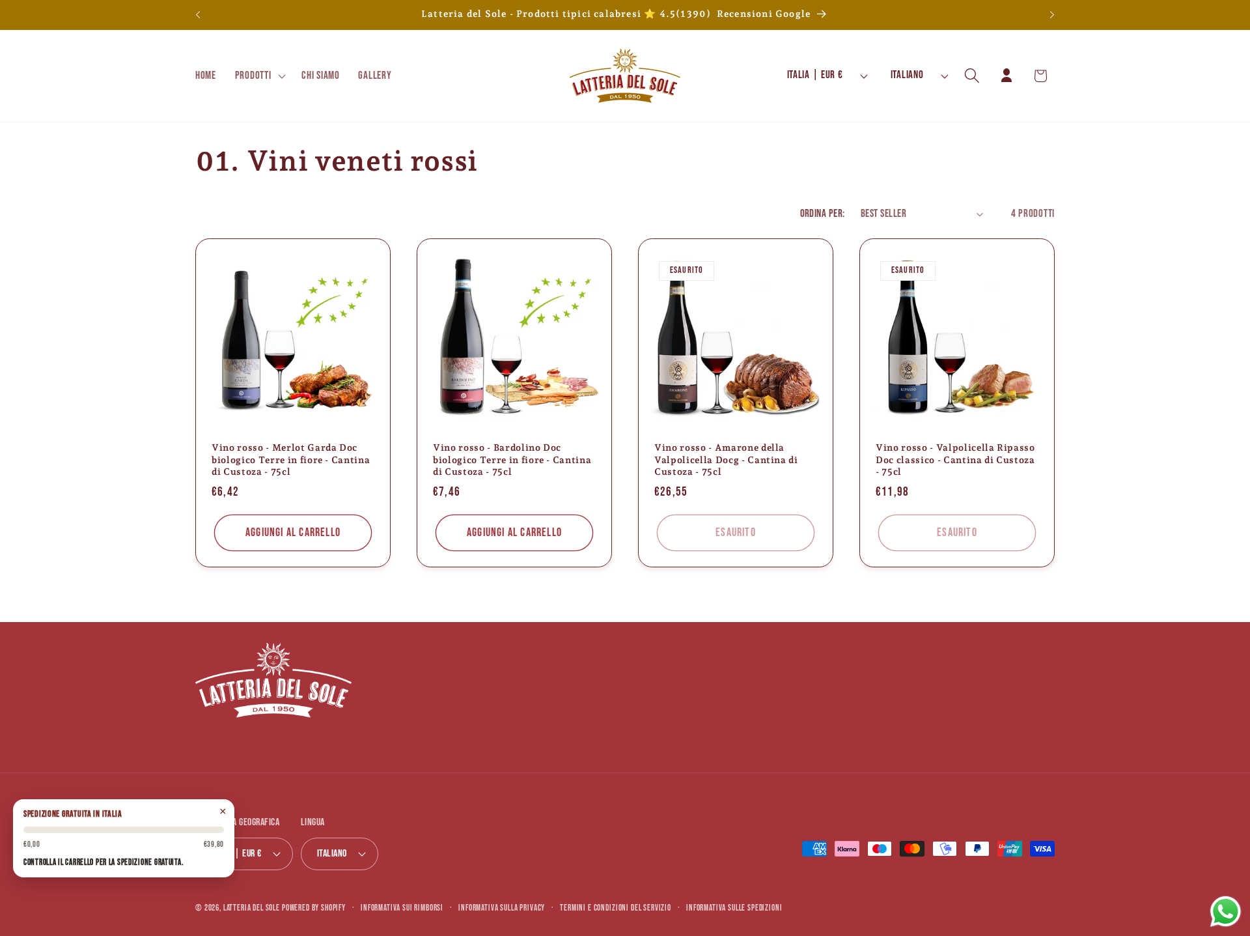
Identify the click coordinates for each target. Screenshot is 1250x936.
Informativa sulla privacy (501, 908)
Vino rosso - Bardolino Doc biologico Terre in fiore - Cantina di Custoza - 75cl (512, 459)
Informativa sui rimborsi (402, 908)
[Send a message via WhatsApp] (1225, 911)
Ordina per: (822, 213)
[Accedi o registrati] (1006, 76)
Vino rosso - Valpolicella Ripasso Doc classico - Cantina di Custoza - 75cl (955, 459)
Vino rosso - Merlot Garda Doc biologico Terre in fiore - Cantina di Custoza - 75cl (291, 459)
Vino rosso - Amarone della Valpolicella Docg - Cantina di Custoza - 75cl (726, 459)
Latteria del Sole (251, 908)
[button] (258, 75)
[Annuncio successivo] (1052, 15)
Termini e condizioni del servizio (615, 908)
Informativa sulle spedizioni (734, 908)
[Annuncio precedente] (198, 15)
